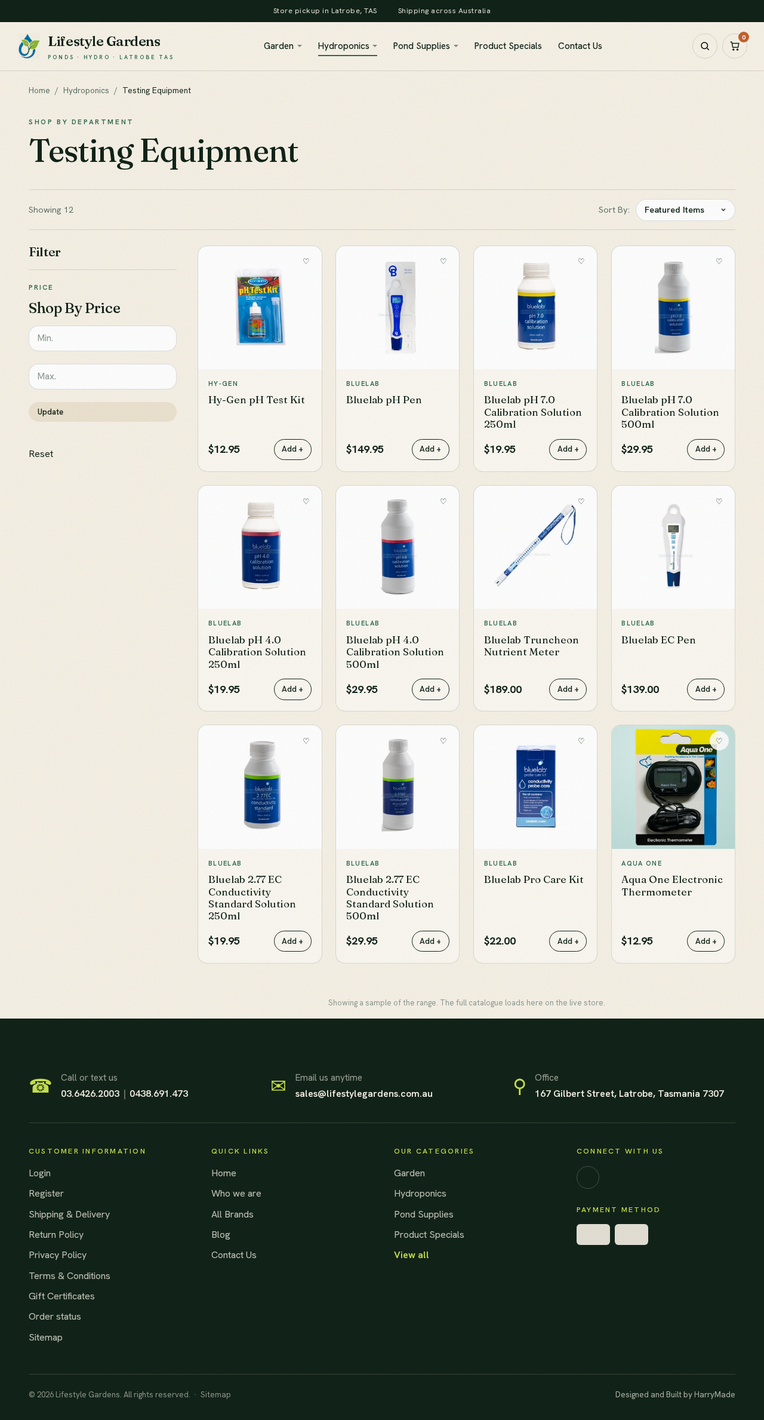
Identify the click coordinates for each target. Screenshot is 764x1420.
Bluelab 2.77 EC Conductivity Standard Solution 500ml (390, 897)
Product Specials (508, 46)
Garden (279, 46)
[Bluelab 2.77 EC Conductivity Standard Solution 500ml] (397, 786)
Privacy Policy (58, 1255)
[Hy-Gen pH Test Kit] (259, 307)
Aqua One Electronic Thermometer (672, 885)
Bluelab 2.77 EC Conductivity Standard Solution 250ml (252, 897)
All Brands (232, 1214)
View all (411, 1255)
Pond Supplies (421, 46)
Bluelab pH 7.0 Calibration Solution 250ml (533, 411)
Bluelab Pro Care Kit (534, 879)
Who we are (236, 1193)
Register (46, 1193)
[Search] (704, 46)
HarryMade (714, 1395)
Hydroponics (343, 46)
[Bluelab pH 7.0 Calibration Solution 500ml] (673, 307)
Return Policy (56, 1234)
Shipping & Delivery (69, 1214)
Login (40, 1173)
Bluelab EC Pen (658, 639)
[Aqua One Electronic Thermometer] (673, 786)
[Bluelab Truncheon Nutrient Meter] (535, 547)
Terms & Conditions (69, 1275)
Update (50, 412)
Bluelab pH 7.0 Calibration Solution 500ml (670, 411)
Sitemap (46, 1337)
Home (39, 90)
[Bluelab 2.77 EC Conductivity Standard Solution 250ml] (259, 786)
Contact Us (580, 46)
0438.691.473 (159, 1093)
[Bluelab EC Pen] (673, 547)
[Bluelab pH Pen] (397, 307)
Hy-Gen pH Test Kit (256, 399)
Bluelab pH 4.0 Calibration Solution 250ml (257, 651)
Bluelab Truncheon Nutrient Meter (531, 645)
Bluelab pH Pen (384, 399)
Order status (55, 1316)
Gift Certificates (62, 1296)
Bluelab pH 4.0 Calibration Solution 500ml (395, 651)
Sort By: (614, 209)
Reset (41, 453)
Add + (292, 449)
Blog (220, 1234)
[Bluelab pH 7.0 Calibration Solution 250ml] (535, 307)
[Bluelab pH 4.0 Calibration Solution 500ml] (397, 547)
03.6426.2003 (90, 1093)
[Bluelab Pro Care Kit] (535, 786)
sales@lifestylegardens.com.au (364, 1093)
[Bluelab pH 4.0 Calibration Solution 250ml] (259, 547)
